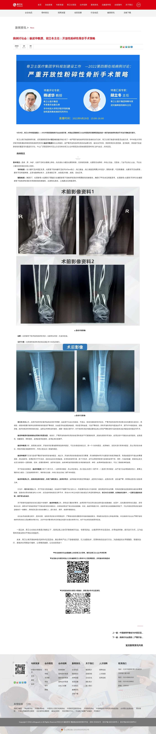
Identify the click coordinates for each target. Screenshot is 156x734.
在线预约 (118, 5)
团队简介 (89, 682)
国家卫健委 (18, 708)
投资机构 (61, 670)
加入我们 (89, 686)
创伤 (32, 684)
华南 (46, 674)
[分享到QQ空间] (129, 47)
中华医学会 (29, 708)
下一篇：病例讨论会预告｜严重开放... (127, 637)
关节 (32, 676)
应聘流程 (102, 678)
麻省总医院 (56, 711)
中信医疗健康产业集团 (84, 711)
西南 (46, 690)
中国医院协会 (89, 708)
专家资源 (59, 5)
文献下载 (127, 13)
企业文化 (89, 678)
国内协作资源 (63, 674)
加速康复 (48, 5)
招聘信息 (102, 670)
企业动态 (28, 13)
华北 (46, 670)
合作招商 (83, 5)
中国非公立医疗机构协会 (56, 708)
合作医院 (49, 663)
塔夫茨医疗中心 (67, 711)
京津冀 (47, 678)
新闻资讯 (94, 5)
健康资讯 (111, 13)
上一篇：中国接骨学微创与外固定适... (127, 633)
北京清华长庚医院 (42, 711)
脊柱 (32, 680)
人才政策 (102, 674)
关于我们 (129, 5)
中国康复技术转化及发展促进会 (107, 708)
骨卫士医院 (71, 5)
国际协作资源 (63, 678)
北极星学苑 (106, 5)
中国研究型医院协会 (74, 708)
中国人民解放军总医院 (26, 711)
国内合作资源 (63, 682)
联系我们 (122, 663)
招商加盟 (61, 13)
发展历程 (89, 674)
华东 (46, 682)
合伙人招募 (62, 686)
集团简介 (89, 670)
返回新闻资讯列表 (134, 645)
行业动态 (94, 13)
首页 (39, 5)
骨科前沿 (45, 13)
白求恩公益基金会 (127, 708)
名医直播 (78, 13)
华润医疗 (97, 711)
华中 (46, 686)
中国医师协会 (40, 708)
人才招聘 (103, 663)
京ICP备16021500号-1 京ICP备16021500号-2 (119, 722)
